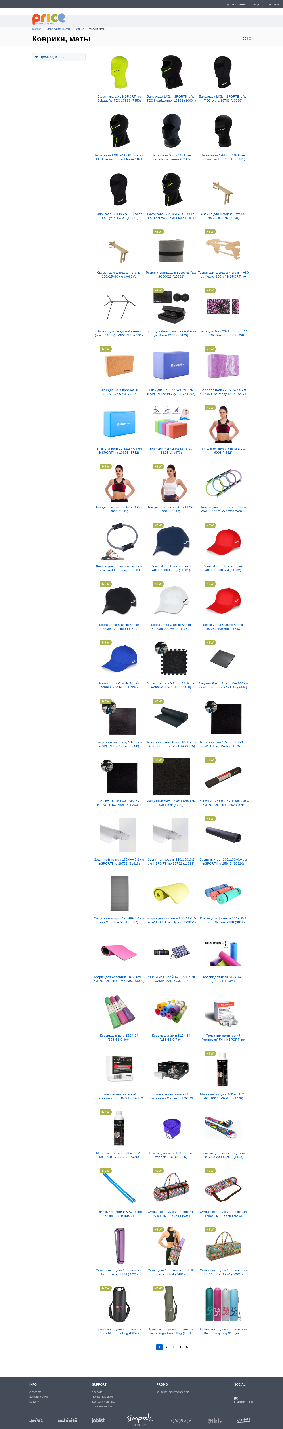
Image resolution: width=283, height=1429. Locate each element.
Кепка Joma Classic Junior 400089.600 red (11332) (223, 568)
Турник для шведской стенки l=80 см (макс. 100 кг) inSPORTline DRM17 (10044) (223, 274)
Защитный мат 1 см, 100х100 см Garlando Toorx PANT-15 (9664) (223, 685)
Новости (34, 1401)
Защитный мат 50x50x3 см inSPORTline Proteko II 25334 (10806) (119, 803)
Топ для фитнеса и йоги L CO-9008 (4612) (223, 450)
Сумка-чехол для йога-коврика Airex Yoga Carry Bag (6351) (171, 1331)
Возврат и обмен (39, 1396)
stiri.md (215, 1421)
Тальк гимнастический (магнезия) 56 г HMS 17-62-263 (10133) (119, 1096)
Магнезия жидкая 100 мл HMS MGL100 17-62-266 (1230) (223, 1096)
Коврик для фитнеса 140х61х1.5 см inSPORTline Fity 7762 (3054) (171, 920)
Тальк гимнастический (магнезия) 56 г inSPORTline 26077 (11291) (223, 1037)
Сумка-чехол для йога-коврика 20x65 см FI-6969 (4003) (171, 1213)
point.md (36, 1420)
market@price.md (179, 1392)
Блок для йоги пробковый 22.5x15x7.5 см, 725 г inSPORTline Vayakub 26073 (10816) (119, 392)
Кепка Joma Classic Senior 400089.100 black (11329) (119, 626)
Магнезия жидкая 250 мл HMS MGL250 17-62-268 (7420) (119, 1155)
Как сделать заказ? (103, 1396)
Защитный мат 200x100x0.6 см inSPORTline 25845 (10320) (223, 861)
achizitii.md (67, 1420)
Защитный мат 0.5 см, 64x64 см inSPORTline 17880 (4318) (171, 685)
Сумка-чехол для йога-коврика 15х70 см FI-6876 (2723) (119, 1272)
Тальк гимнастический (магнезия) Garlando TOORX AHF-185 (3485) (171, 1096)
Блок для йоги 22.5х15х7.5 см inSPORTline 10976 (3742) (119, 450)
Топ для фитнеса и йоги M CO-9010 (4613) (171, 509)
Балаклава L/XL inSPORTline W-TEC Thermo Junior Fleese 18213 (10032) (119, 157)
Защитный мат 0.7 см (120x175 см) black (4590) (171, 803)
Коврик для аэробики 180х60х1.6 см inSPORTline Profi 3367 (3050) (119, 979)
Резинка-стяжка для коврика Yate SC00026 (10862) (171, 274)
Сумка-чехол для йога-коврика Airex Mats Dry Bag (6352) (119, 1331)
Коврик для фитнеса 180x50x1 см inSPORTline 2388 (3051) (223, 920)
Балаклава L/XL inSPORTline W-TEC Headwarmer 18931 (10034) (171, 98)
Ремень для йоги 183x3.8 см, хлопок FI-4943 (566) (171, 1155)
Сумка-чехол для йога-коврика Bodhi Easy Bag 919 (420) (223, 1331)
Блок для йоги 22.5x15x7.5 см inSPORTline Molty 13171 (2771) (223, 392)
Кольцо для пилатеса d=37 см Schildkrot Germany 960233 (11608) (119, 568)
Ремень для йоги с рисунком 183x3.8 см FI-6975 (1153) (223, 1155)
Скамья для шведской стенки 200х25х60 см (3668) (223, 216)
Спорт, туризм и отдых (58, 29)
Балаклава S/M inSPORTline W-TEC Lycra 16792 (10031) (119, 216)
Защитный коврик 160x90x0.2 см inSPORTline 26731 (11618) (119, 861)
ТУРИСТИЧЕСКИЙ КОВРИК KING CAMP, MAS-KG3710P (171, 979)
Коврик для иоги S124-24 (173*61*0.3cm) (119, 1037)
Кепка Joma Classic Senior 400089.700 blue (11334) (119, 685)
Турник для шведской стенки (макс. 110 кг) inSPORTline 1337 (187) (119, 333)
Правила (97, 1392)
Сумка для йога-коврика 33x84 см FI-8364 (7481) (171, 1272)
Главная (36, 29)
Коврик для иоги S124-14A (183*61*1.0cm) (223, 979)
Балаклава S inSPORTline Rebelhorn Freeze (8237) (171, 157)
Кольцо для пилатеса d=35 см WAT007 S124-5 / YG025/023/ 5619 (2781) (223, 509)
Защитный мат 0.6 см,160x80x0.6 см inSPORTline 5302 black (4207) (223, 803)
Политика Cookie (102, 1406)
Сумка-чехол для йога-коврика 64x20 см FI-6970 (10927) (223, 1272)
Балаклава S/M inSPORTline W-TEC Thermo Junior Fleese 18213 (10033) (171, 216)
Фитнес (80, 29)
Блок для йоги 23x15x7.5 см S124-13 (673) (171, 450)
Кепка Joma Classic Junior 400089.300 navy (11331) (171, 568)
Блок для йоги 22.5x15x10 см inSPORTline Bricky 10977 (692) (171, 392)
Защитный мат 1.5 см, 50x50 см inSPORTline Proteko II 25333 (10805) (223, 744)
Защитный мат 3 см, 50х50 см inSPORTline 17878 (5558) (119, 744)
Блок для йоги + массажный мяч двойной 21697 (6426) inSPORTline (171, 333)
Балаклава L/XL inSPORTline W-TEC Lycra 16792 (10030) (223, 98)
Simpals (140, 1418)
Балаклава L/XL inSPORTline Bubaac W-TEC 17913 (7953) (119, 98)
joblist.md (98, 1420)
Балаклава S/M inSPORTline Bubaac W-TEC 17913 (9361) (223, 157)
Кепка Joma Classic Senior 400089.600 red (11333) (223, 626)
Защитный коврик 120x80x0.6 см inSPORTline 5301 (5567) (119, 920)
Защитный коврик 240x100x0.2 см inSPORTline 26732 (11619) (171, 861)
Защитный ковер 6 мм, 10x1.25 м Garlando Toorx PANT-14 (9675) (171, 744)
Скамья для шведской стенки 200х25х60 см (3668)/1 (119, 274)
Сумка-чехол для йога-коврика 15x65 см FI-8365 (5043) (223, 1213)
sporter (242, 1420)
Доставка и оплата (103, 1401)
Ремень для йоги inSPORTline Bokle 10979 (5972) (119, 1213)
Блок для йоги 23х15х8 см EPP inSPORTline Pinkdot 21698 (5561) (223, 333)
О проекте (35, 1392)
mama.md (181, 1420)
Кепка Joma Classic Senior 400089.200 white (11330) (171, 626)
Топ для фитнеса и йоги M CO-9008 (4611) (119, 509)
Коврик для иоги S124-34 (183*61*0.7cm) (171, 1037)
